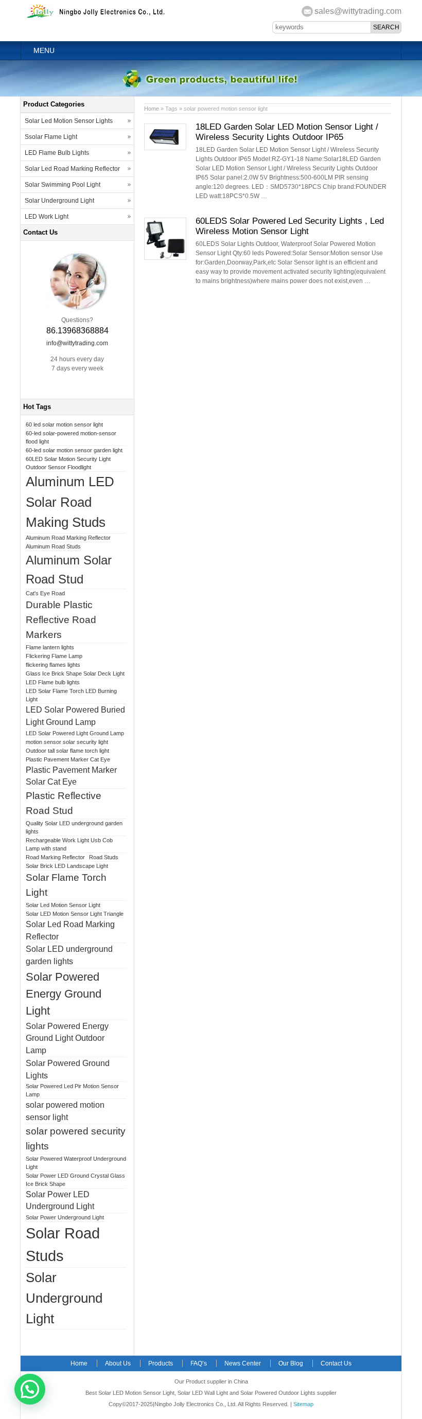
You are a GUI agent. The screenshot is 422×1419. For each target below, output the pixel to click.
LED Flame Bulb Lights (57, 152)
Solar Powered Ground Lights (68, 1069)
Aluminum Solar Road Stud (69, 569)
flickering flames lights (53, 665)
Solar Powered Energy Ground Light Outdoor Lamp (67, 1038)
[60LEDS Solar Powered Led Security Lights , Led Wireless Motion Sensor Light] (165, 257)
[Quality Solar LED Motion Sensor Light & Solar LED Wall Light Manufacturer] (97, 17)
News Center (242, 1363)
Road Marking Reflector (55, 857)
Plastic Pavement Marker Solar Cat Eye (71, 776)
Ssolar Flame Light (51, 136)
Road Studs (103, 857)
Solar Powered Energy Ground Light (63, 993)
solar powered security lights (76, 1138)
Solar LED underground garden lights (69, 955)
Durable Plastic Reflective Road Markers (61, 619)
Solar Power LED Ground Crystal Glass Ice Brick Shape (75, 1180)
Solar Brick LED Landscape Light (67, 866)
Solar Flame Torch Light (66, 885)
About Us (118, 1363)
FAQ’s (198, 1363)
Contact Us (336, 1363)
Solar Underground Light (59, 200)
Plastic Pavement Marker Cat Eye (68, 759)
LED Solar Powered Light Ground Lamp (75, 733)
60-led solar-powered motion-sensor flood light (71, 437)
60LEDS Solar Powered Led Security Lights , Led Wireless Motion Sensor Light (290, 226)
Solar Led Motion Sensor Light (63, 905)
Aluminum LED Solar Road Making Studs (70, 502)
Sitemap (303, 1404)
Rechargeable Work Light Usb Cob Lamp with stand (69, 844)
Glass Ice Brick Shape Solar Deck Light (75, 673)
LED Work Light (46, 216)
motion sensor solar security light (67, 742)
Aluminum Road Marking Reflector (68, 538)
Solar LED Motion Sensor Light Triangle (75, 914)
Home (151, 108)
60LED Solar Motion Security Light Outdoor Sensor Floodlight (68, 463)
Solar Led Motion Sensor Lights (69, 121)
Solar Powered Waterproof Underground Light (76, 1163)
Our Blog (290, 1363)
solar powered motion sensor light (65, 1111)
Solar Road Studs (63, 1244)
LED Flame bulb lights (53, 682)
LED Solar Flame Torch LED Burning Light (71, 695)
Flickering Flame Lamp (54, 656)
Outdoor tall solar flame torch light (67, 751)
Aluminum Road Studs (53, 546)
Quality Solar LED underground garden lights (74, 827)
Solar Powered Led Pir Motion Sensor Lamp (72, 1090)
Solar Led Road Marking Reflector (72, 168)
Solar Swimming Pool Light (62, 184)
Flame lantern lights (50, 647)
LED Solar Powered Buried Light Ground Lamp (75, 715)
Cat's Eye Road (45, 593)
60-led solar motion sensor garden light (74, 450)
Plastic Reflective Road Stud (63, 803)
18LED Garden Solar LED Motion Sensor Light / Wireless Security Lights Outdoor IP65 (287, 132)
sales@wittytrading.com (357, 11)
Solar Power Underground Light (65, 1217)
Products (160, 1363)
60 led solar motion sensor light (64, 424)
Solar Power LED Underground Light (60, 1200)
